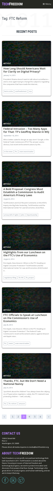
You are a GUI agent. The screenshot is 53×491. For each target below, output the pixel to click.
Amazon (22, 404)
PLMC (23, 215)
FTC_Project (30, 278)
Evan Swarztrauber (26, 151)
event (11, 343)
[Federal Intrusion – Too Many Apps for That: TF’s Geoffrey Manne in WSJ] (26, 114)
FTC (16, 151)
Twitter (21, 478)
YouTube (13, 478)
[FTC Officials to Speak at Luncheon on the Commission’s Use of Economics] (26, 300)
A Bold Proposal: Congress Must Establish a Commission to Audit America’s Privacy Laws (23, 192)
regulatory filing (10, 278)
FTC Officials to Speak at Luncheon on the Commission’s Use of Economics (25, 318)
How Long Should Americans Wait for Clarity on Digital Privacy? (24, 70)
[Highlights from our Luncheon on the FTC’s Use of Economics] (26, 237)
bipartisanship (32, 215)
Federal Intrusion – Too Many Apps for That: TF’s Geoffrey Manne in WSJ (26, 130)
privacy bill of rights (11, 215)
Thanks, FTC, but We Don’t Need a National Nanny (24, 382)
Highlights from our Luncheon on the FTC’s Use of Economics (24, 254)
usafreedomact (21, 91)
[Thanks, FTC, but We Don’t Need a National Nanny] (26, 366)
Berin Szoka (8, 91)
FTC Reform (12, 404)
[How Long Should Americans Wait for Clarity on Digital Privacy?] (26, 53)
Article (7, 63)
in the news (8, 151)
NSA (30, 91)
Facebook (5, 478)
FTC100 (21, 278)
